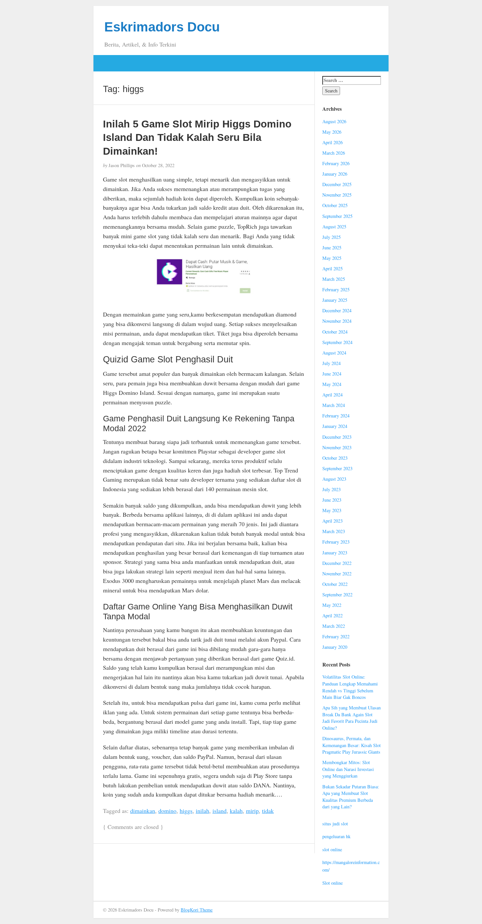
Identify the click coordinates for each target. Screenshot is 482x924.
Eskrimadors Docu (162, 27)
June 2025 (331, 247)
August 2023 (334, 479)
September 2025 (337, 216)
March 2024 (333, 405)
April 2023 (332, 521)
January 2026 (334, 174)
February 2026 (336, 163)
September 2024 (337, 342)
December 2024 (336, 310)
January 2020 (334, 647)
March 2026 (333, 153)
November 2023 (336, 447)
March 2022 (333, 626)
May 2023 (331, 510)
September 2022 (337, 594)
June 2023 (331, 500)
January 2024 (334, 426)
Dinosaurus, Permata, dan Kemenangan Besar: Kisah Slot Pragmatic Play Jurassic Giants (351, 745)
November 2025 (336, 195)
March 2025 (333, 279)
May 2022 (331, 605)
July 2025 (331, 237)
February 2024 (336, 416)
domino (167, 811)
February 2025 (336, 289)
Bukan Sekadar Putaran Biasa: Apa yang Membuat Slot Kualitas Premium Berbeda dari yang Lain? (350, 796)
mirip (252, 811)
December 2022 (336, 563)
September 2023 (337, 468)
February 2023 (336, 542)
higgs (186, 811)
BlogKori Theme (196, 910)
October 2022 (335, 584)
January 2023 (334, 552)
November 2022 (336, 573)
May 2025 (331, 258)
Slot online (332, 883)
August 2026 (334, 121)
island (219, 811)
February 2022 (336, 636)
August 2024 (334, 353)
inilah (202, 811)
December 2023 (336, 437)
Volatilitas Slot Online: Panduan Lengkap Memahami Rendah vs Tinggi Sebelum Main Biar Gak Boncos (350, 687)
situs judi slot (335, 823)
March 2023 (333, 531)
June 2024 (331, 374)
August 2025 (334, 226)
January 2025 (334, 300)
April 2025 (332, 268)
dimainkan (142, 811)
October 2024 (335, 332)
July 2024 (331, 363)
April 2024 (332, 395)
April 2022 (332, 615)
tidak (268, 811)
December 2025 (336, 184)
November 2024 (336, 321)
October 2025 (335, 205)
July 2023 (331, 489)
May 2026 (331, 132)
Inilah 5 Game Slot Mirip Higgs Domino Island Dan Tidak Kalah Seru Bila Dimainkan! (197, 137)
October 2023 (335, 458)
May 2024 (331, 384)
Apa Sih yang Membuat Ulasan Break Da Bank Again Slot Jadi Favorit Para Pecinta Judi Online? (351, 717)
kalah (236, 811)
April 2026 (332, 142)
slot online (332, 849)
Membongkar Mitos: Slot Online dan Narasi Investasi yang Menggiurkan (348, 769)
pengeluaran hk (336, 836)
